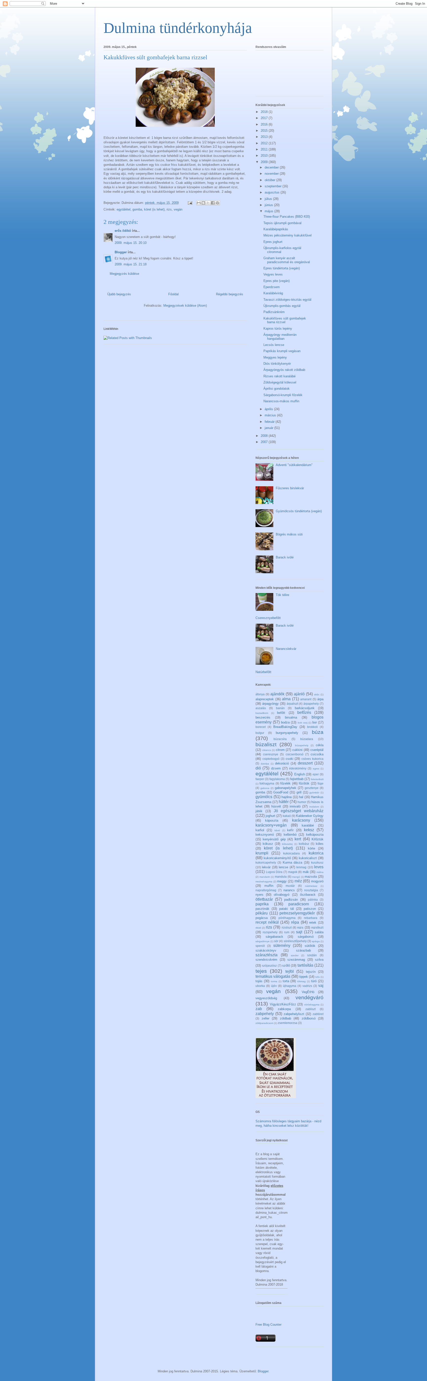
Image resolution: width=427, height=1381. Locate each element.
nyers (259, 894)
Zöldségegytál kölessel (279, 382)
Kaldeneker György (309, 816)
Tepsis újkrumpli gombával (282, 223)
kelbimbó (290, 834)
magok (292, 871)
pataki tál (286, 909)
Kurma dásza (292, 862)
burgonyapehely (287, 733)
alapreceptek (265, 699)
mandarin (264, 876)
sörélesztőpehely (295, 941)
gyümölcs (264, 797)
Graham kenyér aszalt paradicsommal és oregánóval (286, 260)
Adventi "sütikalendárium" (294, 465)
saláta (319, 932)
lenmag (301, 867)
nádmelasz (311, 886)
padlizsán (291, 899)
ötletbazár (264, 899)
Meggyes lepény (275, 357)
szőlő (286, 965)
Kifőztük (317, 839)
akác (317, 694)
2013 (265, 137)
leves (318, 867)
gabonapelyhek (285, 788)
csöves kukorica (312, 758)
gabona (264, 788)
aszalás (261, 708)
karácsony (301, 820)
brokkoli (312, 726)
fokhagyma (266, 783)
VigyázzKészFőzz (283, 1004)
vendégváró (309, 997)
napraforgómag (266, 890)
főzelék (285, 783)
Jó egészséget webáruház (299, 811)
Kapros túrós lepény (277, 328)
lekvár (266, 867)
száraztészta (267, 955)
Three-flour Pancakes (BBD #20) (286, 216)
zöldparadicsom (264, 1023)
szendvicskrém (266, 959)
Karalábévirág (273, 293)
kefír (290, 830)
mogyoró (317, 881)
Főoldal (173, 294)
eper (316, 774)
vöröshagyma (312, 1004)
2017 (265, 118)
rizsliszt (287, 927)
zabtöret (318, 1014)
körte (311, 848)
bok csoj (302, 722)
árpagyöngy (270, 703)
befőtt (281, 713)
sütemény (281, 945)
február (270, 422)
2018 (265, 112)
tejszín (311, 972)
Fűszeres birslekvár (290, 488)
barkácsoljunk (305, 708)
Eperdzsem (271, 287)
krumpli (262, 853)
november (272, 173)
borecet (261, 726)
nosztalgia (311, 890)
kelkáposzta (314, 834)
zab (259, 1009)
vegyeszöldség (266, 998)
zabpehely (265, 1014)
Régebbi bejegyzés (229, 294)
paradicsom (298, 904)
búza (317, 732)
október (270, 180)
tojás (259, 981)
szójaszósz (269, 965)
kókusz (268, 844)
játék (259, 811)
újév (274, 985)
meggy (282, 881)
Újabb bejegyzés (119, 294)
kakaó (287, 815)
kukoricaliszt (308, 858)
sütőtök (310, 946)
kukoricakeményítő (277, 858)
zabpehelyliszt (294, 1014)
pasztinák (262, 909)
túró (314, 981)
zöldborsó (309, 1018)
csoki (289, 759)
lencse (283, 867)
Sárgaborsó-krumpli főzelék (282, 395)
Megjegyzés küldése (124, 274)
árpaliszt (292, 703)
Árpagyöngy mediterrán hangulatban (280, 336)
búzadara (306, 739)
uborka (260, 985)
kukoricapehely (266, 862)
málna (320, 872)
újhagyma (289, 985)
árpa (320, 699)
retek (312, 922)
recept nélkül (267, 922)
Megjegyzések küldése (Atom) (185, 305)
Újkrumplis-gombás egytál (281, 306)
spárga (316, 941)
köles (319, 844)
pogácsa (262, 918)
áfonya (260, 694)
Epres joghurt (272, 242)
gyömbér (314, 792)
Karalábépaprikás (275, 229)
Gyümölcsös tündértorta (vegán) (299, 511)
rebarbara (310, 917)
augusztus (272, 192)
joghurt (270, 816)
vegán (178, 209)
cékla (319, 745)
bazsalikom (262, 713)
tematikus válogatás (273, 976)
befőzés (304, 712)
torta (286, 981)
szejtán (312, 955)
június (269, 205)
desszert (305, 763)
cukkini (297, 750)
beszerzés (263, 717)
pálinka (313, 899)
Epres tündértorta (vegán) (281, 268)
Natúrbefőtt (263, 672)
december (272, 167)
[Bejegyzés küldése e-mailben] (189, 203)
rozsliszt (317, 927)
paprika (262, 904)
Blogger (121, 252)
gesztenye (312, 787)
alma (286, 699)
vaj (320, 985)
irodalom (314, 806)
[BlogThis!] (203, 202)
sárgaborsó (306, 936)
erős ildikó (123, 231)
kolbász (304, 843)
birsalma (291, 717)
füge (320, 783)
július (269, 199)
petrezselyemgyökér (297, 913)
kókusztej (287, 844)
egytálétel (123, 209)
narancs (289, 890)
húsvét (276, 806)
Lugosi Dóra (274, 871)
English (299, 774)
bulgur (260, 732)
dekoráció (282, 763)
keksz (309, 830)
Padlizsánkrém (274, 312)
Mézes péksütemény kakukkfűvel (287, 235)
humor (302, 802)
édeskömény (297, 768)
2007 (265, 442)
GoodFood (280, 792)
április (269, 409)
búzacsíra (280, 739)
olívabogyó (281, 894)
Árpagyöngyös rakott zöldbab (284, 370)
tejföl (289, 971)
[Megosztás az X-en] (208, 202)
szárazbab (303, 950)
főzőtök (304, 783)
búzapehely (301, 745)
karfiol (260, 830)
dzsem (276, 768)
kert (298, 839)
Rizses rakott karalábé (279, 376)
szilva (319, 959)
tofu (317, 977)
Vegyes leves (273, 274)
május (269, 211)
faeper (260, 779)
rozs (300, 927)
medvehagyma (264, 881)
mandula (281, 876)
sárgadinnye (263, 941)
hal (301, 797)
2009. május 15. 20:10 (131, 243)
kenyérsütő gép (274, 839)
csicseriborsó (294, 754)
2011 (265, 149)
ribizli (258, 927)
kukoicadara (291, 853)
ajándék (277, 694)
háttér (284, 802)
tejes (261, 971)
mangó (296, 876)
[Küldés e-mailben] (198, 202)
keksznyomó (265, 834)
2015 (265, 130)
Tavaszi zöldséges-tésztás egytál (287, 299)
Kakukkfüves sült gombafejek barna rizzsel (284, 320)
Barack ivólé (285, 557)
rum (286, 932)
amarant (305, 699)
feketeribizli (317, 779)
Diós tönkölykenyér (277, 363)
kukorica (316, 853)
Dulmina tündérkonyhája (178, 28)
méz (298, 881)
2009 (265, 162)
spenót (260, 945)
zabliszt (310, 1009)
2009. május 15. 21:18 (131, 264)
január (269, 428)
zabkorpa (284, 1009)
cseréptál (316, 750)
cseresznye (270, 754)
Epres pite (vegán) (276, 281)
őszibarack (308, 894)
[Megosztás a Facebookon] (212, 202)
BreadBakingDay (285, 727)
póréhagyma (287, 917)
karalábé (308, 825)
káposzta (271, 820)
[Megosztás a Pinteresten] (217, 202)
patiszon (310, 909)
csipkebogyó (270, 758)
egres (316, 768)
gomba (137, 209)
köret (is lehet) (154, 209)
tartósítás (305, 965)
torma (274, 981)
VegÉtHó (308, 992)
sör (276, 941)
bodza (285, 722)
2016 (265, 124)
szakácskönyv (266, 950)
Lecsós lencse (273, 345)
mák (306, 872)
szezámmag (296, 959)
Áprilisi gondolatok (276, 388)
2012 (265, 143)
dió (258, 768)
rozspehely (270, 932)
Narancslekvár (286, 649)
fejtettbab (296, 779)
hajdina (286, 797)
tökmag (301, 981)
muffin (268, 886)
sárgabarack (274, 936)
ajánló (299, 694)
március (271, 415)
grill (299, 792)
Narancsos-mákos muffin (281, 401)
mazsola (311, 876)
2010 (265, 155)
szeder (295, 955)
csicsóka (317, 754)
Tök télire (282, 595)
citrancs (266, 750)
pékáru (262, 913)
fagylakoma (277, 779)
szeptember (273, 186)
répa (295, 922)
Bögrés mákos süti (289, 534)
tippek (303, 976)
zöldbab (285, 1018)
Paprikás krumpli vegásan (281, 351)
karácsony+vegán (271, 825)
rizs (169, 209)
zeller (265, 1018)
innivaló (295, 806)
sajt (299, 932)
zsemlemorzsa (287, 1022)
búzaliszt (266, 744)
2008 (265, 436)
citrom (280, 750)
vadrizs (307, 985)
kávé (277, 830)
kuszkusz (317, 862)
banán (280, 708)
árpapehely (311, 703)
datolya (265, 763)
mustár (290, 885)
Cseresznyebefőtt (268, 618)
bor (314, 722)
